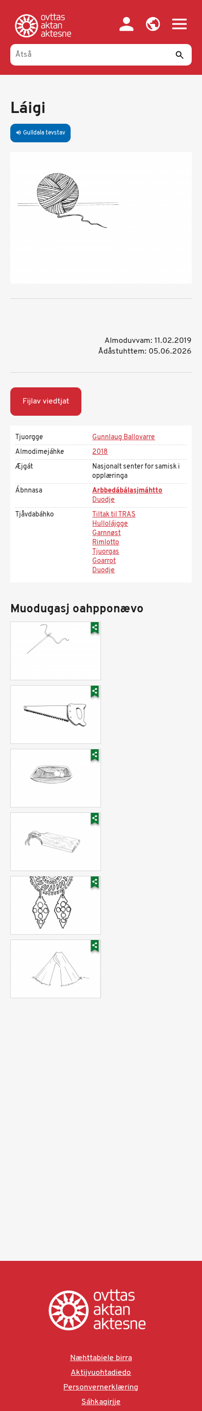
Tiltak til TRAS (113, 514)
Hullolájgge (110, 524)
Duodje (103, 500)
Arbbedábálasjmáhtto (127, 490)
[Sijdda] (45, 25)
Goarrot (104, 561)
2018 (100, 452)
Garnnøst (106, 533)
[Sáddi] (179, 54)
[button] (153, 24)
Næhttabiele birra (101, 1358)
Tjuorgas (105, 552)
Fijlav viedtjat (46, 401)
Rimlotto (105, 542)
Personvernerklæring (100, 1387)
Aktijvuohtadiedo (101, 1373)
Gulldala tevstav (40, 133)
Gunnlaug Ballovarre (123, 437)
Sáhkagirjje (101, 1402)
